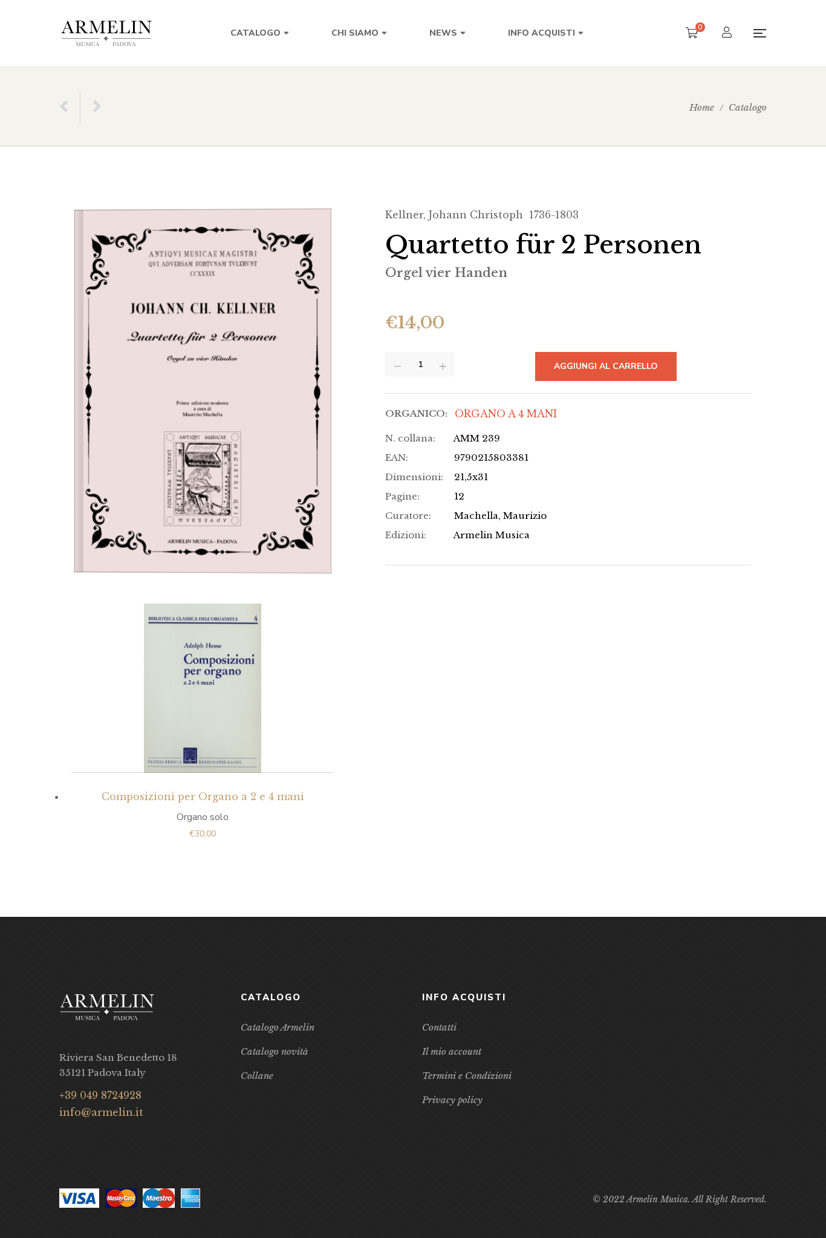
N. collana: (410, 438)
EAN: (396, 457)
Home (701, 107)
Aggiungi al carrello (606, 366)
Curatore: (408, 515)
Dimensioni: (414, 477)
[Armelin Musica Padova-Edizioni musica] (106, 33)
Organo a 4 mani (506, 414)
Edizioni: (405, 535)
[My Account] (728, 33)
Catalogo (748, 107)
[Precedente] (69, 108)
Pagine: (402, 496)
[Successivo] (90, 108)
